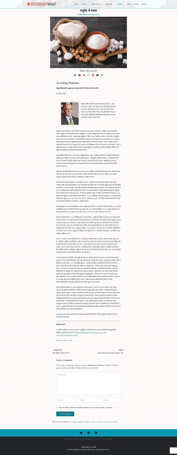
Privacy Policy (100, 439)
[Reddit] (93, 75)
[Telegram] (102, 75)
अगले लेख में (59, 314)
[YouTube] (81, 433)
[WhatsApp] (88, 75)
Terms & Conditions (87, 439)
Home (67, 439)
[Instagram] (88, 433)
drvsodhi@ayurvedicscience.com (90, 332)
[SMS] (97, 75)
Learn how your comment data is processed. (100, 422)
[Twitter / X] (84, 75)
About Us (109, 439)
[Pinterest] (79, 75)
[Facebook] (75, 75)
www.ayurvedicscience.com (67, 335)
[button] (88, 4)
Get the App (74, 439)
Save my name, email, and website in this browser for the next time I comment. (86, 407)
